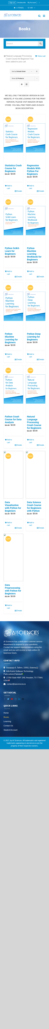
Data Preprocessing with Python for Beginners (13, 589)
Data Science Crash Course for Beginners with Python (34, 506)
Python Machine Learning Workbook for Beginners (34, 254)
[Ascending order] (36, 71)
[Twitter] (8, 699)
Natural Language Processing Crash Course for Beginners (34, 422)
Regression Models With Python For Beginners (33, 169)
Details (19, 191)
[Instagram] (16, 699)
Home (6, 713)
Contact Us (8, 726)
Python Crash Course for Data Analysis (13, 419)
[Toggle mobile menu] (44, 16)
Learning (7, 721)
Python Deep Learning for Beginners (34, 336)
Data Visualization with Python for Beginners (13, 506)
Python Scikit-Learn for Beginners (12, 251)
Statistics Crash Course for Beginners (13, 168)
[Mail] (23, 699)
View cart (41, 56)
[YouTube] (12, 699)
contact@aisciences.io (16, 684)
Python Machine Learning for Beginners (11, 338)
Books (6, 717)
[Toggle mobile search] (39, 16)
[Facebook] (4, 699)
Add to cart (9, 187)
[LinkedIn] (19, 699)
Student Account (10, 730)
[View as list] (26, 84)
